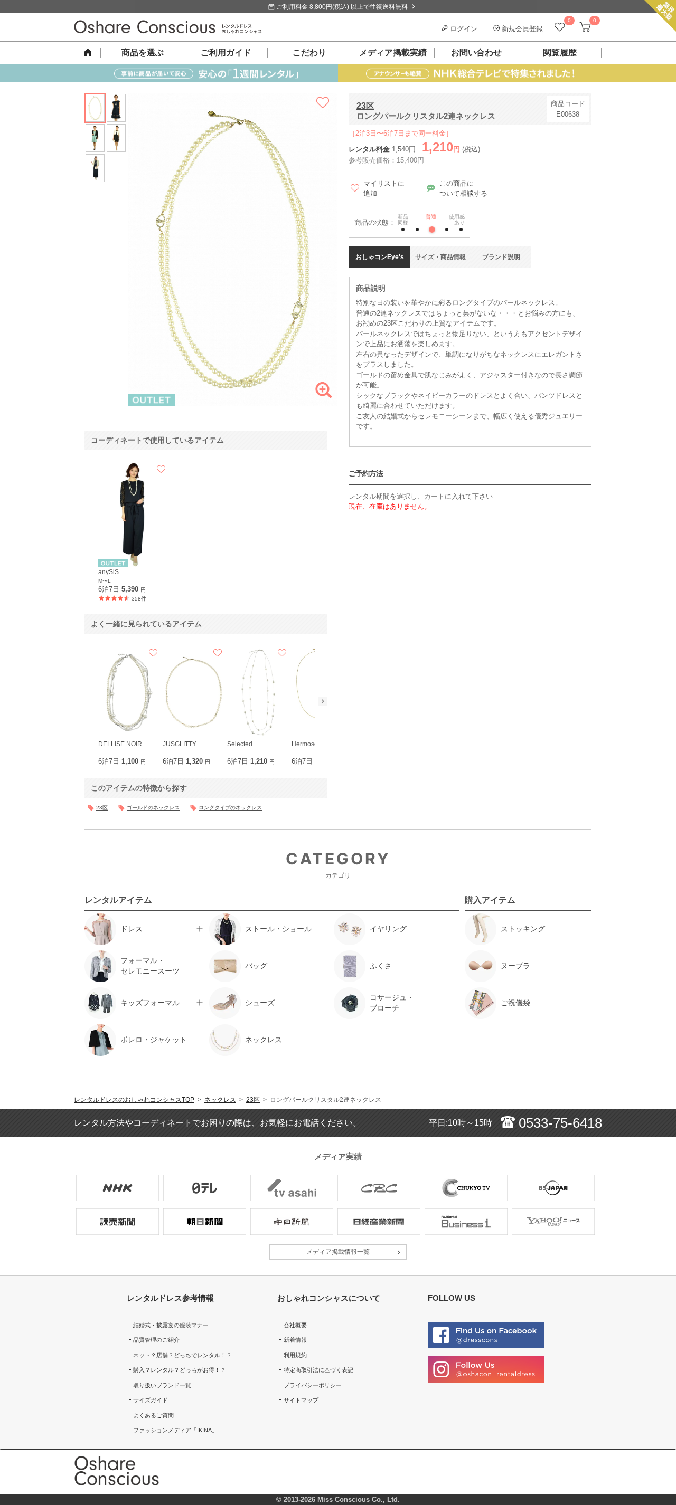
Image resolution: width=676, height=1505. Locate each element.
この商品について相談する (463, 188)
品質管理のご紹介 (156, 1340)
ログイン (462, 29)
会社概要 (295, 1325)
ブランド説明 (501, 257)
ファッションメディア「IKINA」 (175, 1430)
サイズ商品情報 (440, 257)
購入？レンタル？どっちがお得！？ (179, 1370)
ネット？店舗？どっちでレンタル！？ (182, 1355)
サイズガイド (150, 1400)
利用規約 (295, 1355)
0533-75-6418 (558, 1123)
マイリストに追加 (384, 188)
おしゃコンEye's (379, 257)
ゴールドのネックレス (153, 808)
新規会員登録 (521, 29)
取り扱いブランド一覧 (162, 1385)
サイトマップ (301, 1400)
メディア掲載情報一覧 (338, 1251)
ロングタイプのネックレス (230, 808)
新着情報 (295, 1340)
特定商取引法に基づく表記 (318, 1370)
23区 (365, 105)
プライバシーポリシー (313, 1385)
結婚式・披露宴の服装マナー (171, 1325)
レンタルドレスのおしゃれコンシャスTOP (134, 1099)
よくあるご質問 (153, 1415)
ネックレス (220, 1099)
